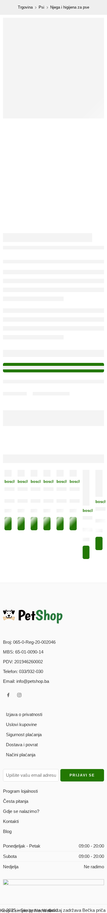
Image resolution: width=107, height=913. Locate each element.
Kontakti (11, 821)
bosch (8, 481)
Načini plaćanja (20, 754)
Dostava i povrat (22, 744)
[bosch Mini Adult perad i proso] (8, 473)
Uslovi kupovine (21, 724)
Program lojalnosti (20, 791)
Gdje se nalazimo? (21, 811)
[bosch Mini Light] (73, 473)
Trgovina (25, 7)
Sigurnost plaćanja (24, 734)
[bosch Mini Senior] (34, 473)
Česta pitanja (15, 801)
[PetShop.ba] (32, 616)
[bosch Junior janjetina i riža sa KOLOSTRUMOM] (86, 488)
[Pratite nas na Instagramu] (19, 695)
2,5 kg (63, 511)
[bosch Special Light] (60, 473)
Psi (41, 7)
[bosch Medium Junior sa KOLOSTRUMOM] (99, 483)
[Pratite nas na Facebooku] (8, 695)
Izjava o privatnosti (24, 714)
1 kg (10, 511)
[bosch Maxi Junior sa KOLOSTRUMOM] (21, 473)
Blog (7, 831)
